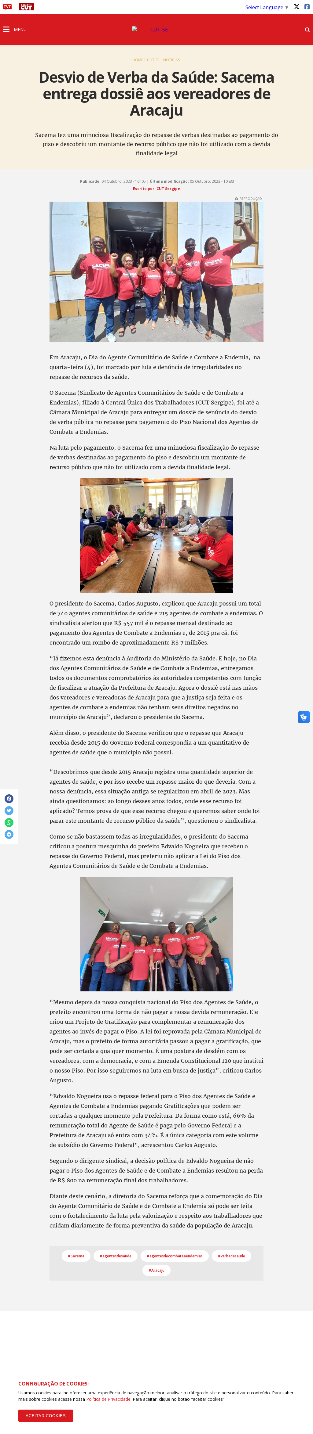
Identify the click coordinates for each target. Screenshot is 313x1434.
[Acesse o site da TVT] (7, 8)
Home (137, 60)
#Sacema (76, 1256)
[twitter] (296, 6)
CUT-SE (153, 60)
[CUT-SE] (156, 29)
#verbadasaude (231, 1256)
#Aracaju (156, 1270)
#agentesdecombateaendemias (175, 1256)
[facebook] (307, 6)
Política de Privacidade (108, 1399)
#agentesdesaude (115, 1256)
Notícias (171, 60)
